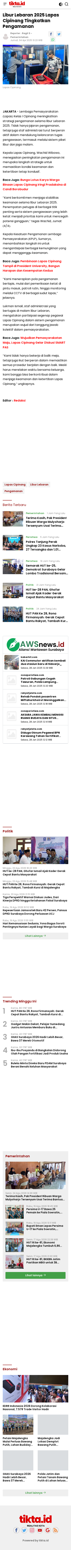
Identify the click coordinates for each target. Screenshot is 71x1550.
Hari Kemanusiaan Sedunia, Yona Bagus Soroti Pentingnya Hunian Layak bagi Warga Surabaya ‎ (35, 925)
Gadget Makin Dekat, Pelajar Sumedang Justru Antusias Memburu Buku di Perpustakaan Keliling (38, 1025)
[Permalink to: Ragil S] (6, 36)
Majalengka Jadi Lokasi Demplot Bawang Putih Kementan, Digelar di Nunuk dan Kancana (52, 1442)
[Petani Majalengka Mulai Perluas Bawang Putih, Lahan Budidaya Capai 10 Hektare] (18, 1425)
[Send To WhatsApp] (53, 39)
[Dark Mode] (61, 4)
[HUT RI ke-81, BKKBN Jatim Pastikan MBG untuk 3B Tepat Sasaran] (14, 1262)
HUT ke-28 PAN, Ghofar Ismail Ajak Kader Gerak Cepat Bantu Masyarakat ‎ (45, 593)
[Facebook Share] (51, 34)
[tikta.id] (16, 4)
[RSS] (55, 1530)
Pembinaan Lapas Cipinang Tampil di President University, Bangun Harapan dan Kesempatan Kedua (32, 266)
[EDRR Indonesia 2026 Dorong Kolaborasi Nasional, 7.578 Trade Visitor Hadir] (35, 1388)
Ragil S (26, 33)
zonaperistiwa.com (32, 675)
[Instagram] (32, 1530)
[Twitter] (24, 1530)
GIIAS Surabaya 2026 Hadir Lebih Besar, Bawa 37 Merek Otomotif (37, 1038)
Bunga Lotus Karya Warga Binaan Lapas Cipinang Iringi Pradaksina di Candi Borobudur (34, 184)
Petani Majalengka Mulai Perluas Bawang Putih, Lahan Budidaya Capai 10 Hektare (17, 1442)
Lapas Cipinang (15, 484)
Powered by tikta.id (36, 1540)
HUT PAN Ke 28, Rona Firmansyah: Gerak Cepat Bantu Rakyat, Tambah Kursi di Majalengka (47, 619)
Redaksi (19, 400)
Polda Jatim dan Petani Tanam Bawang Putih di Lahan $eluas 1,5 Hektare (53, 1477)
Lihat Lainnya (34, 936)
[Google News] (48, 1530)
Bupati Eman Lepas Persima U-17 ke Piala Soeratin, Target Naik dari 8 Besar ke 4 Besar (45, 1227)
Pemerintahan (19, 37)
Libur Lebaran (39, 484)
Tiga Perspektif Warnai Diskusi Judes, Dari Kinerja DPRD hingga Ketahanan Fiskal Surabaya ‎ (35, 899)
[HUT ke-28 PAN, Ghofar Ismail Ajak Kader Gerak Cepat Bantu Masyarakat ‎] (13, 592)
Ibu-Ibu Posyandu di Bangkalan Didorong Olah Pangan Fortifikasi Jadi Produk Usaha (39, 1052)
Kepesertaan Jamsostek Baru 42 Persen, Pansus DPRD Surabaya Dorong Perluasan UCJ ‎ (35, 912)
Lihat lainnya (34, 1275)
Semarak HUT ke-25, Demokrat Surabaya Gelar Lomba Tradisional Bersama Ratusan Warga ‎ (47, 571)
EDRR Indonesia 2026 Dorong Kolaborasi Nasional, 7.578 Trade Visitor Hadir (29, 1407)
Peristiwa (32, 537)
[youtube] (40, 1530)
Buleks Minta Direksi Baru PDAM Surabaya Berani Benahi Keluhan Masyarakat (38, 1065)
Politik (30, 585)
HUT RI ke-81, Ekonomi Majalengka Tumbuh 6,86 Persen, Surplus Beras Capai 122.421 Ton (45, 1244)
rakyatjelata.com (31, 693)
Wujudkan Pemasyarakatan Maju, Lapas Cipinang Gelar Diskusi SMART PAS (34, 342)
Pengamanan (14, 491)
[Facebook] (16, 1530)
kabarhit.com (29, 657)
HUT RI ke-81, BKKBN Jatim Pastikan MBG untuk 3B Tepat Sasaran (43, 1261)
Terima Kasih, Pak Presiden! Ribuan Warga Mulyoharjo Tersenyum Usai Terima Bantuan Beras (46, 523)
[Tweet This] (59, 34)
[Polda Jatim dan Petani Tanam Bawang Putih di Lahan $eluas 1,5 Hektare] (53, 1460)
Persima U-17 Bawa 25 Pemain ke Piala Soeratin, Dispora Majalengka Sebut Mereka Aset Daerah (44, 1210)
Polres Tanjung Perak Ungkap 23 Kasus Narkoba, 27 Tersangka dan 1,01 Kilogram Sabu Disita (46, 547)
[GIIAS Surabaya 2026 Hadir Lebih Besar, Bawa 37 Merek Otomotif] (18, 1460)
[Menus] (5, 4)
